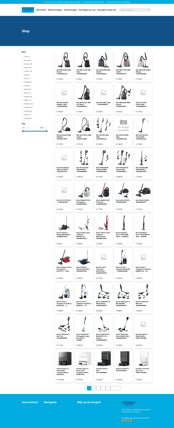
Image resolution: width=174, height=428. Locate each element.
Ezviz (26, 78)
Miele (27, 89)
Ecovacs (28, 71)
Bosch (27, 60)
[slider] (22, 131)
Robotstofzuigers (55, 10)
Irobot (27, 86)
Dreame (28, 64)
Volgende (115, 388)
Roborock (28, 104)
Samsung (28, 111)
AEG (27, 57)
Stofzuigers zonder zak (106, 10)
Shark (27, 115)
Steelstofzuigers (70, 10)
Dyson (27, 67)
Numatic (28, 96)
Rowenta (28, 107)
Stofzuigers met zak (87, 10)
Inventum (28, 82)
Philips (27, 100)
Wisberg (27, 118)
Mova (27, 93)
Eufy (27, 75)
